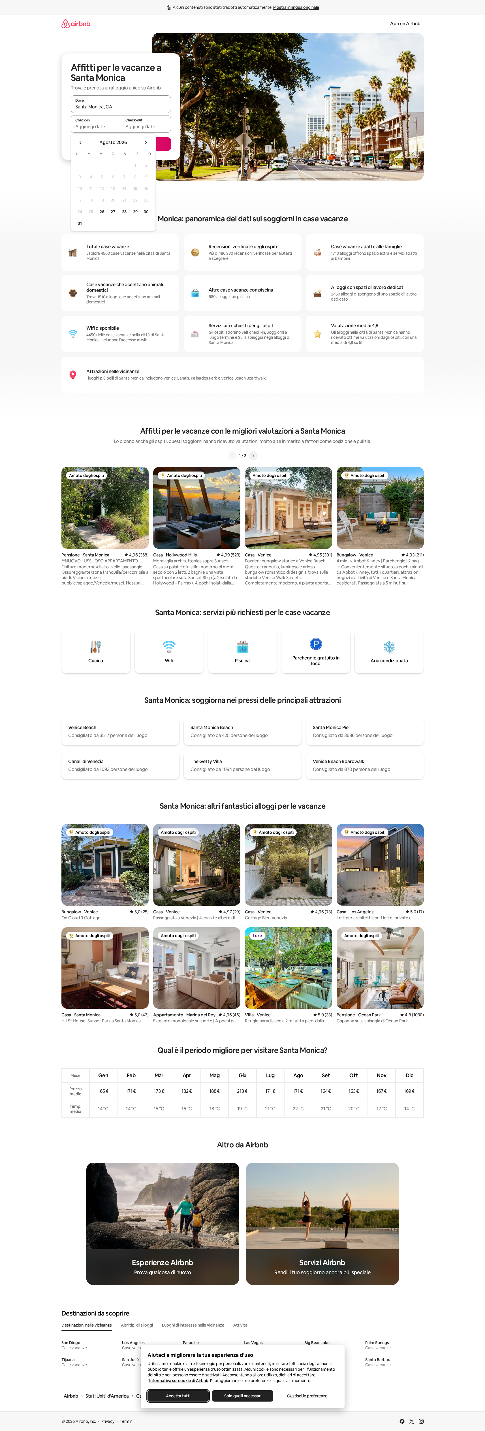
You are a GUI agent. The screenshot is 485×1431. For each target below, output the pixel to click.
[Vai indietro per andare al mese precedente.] (80, 142)
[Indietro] (232, 455)
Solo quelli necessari (242, 1395)
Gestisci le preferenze (307, 1395)
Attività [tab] (240, 1325)
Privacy (107, 1421)
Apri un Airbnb (405, 24)
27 (113, 211)
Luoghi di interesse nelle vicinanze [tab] (193, 1325)
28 (124, 211)
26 (102, 211)
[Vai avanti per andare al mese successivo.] (146, 142)
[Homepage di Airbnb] (75, 24)
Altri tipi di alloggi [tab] (137, 1325)
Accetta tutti (178, 1395)
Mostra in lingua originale (296, 7)
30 (146, 211)
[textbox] (95, 126)
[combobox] (120, 106)
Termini (126, 1421)
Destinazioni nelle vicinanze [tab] (86, 1325)
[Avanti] (253, 455)
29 (135, 211)
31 (80, 223)
